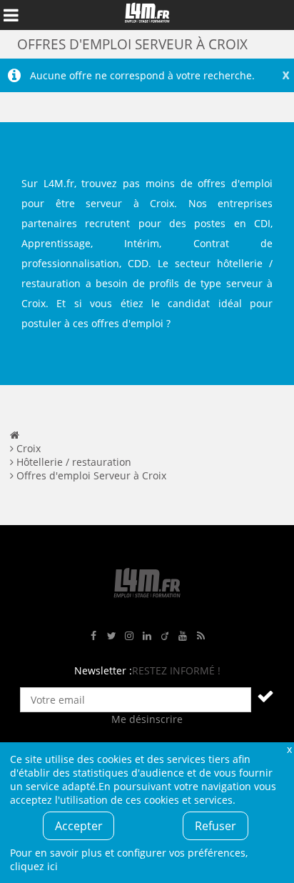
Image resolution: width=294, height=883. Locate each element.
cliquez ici (34, 866)
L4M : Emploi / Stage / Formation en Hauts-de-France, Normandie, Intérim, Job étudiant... (147, 15)
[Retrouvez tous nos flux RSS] (200, 636)
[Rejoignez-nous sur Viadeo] (164, 636)
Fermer (289, 749)
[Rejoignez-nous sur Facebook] (93, 636)
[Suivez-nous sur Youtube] (182, 636)
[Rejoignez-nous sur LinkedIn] (147, 636)
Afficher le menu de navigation (10, 15)
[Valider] (265, 695)
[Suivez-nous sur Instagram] (129, 636)
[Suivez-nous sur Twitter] (111, 636)
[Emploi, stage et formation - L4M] (14, 435)
